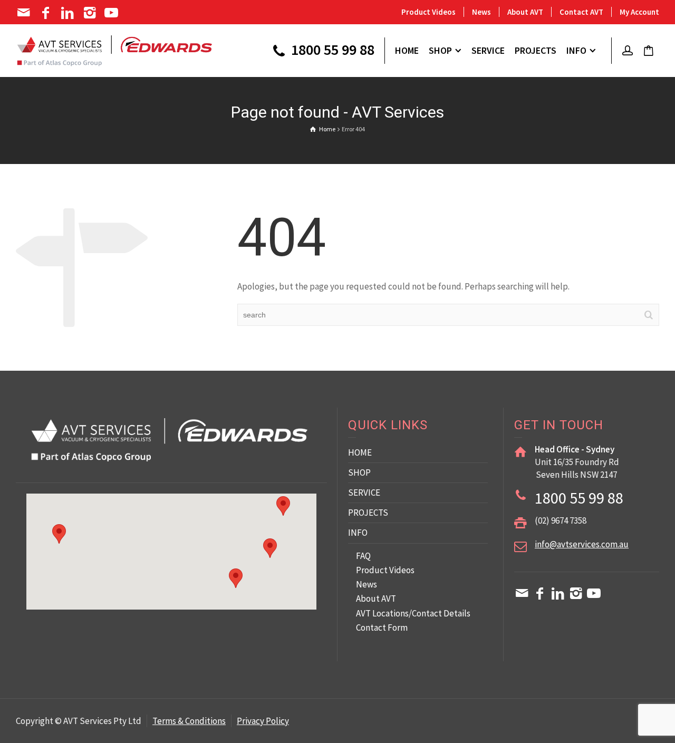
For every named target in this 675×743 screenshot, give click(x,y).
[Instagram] (90, 13)
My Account (639, 12)
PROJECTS (368, 512)
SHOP (359, 472)
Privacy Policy (263, 721)
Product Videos (428, 12)
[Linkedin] (68, 13)
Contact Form (382, 627)
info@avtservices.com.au (582, 544)
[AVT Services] (115, 49)
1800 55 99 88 (331, 50)
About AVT (525, 12)
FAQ (363, 556)
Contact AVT (581, 12)
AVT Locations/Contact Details (413, 613)
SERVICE (364, 492)
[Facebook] (46, 13)
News (481, 12)
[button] (270, 548)
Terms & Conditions (189, 721)
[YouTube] (112, 13)
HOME (360, 452)
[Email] (24, 13)
